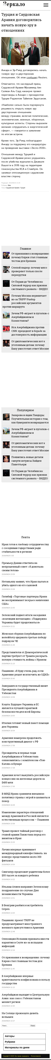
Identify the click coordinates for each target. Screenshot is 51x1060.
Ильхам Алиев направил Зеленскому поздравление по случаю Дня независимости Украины (25, 890)
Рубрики (10, 1041)
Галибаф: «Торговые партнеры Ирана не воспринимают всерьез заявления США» (25, 600)
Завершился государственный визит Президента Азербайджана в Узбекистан (25, 689)
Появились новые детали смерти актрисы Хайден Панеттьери (27, 460)
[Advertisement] (25, 218)
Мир (9, 185)
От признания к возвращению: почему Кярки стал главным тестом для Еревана (30, 257)
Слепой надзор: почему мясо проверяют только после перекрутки (29, 271)
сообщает (32, 77)
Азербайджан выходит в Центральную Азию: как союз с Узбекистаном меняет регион (26, 998)
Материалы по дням (17, 1047)
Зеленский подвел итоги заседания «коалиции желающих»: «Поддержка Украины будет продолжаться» (24, 618)
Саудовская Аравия (12, 188)
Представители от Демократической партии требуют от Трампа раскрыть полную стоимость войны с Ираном (25, 656)
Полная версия (36, 1056)
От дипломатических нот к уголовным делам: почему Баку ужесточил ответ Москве (30, 345)
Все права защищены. (22, 1056)
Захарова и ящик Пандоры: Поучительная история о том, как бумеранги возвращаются (30, 418)
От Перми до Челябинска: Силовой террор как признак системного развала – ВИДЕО (29, 285)
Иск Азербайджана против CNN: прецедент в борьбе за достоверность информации (29, 331)
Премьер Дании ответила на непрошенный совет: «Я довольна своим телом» (22, 566)
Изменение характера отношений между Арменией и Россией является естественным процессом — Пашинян (25, 816)
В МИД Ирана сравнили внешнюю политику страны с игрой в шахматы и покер (26, 797)
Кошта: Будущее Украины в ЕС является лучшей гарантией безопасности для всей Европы (21, 708)
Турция (22, 188)
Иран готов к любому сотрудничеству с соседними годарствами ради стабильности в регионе (25, 548)
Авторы (9, 1036)
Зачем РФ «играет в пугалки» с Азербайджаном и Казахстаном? (30, 317)
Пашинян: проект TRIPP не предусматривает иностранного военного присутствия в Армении (23, 924)
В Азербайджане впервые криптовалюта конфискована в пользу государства (26, 979)
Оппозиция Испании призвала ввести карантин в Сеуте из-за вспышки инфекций (25, 942)
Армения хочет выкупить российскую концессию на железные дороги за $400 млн (26, 778)
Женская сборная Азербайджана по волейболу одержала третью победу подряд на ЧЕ (24, 637)
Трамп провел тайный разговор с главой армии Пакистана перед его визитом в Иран (24, 834)
